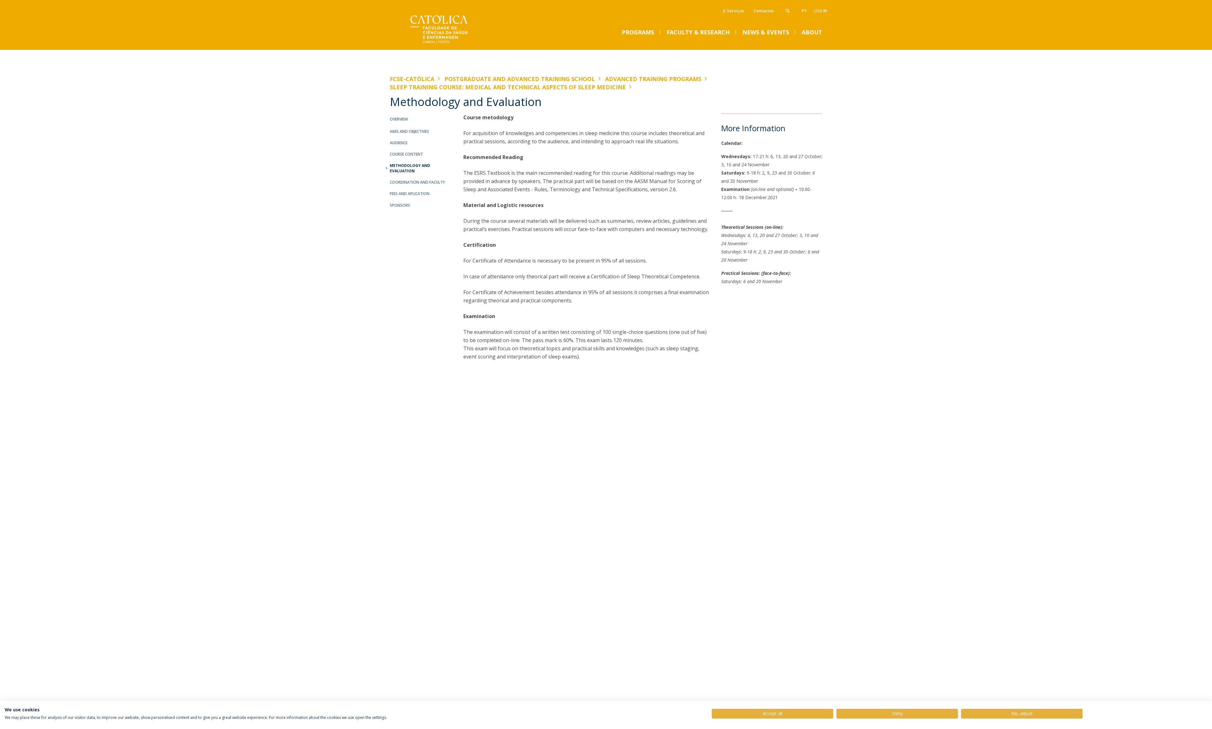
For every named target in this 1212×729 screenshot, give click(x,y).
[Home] (453, 43)
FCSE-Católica (412, 79)
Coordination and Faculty (417, 182)
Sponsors (400, 205)
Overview (399, 119)
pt (804, 11)
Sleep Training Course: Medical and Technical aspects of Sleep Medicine (508, 87)
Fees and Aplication (410, 193)
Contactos (764, 11)
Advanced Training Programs (653, 79)
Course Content (406, 154)
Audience (398, 142)
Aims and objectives (409, 131)
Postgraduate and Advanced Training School (519, 79)
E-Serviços (733, 11)
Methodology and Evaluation (410, 168)
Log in (820, 11)
